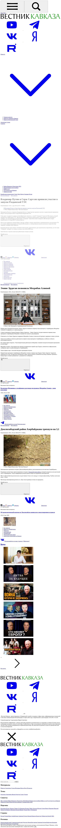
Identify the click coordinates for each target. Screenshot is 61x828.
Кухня (30, 194)
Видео (22, 194)
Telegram (16, 257)
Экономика (9, 794)
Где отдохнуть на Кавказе (10, 190)
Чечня (29, 822)
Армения (21, 816)
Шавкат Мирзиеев (11, 809)
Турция (6, 816)
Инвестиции (7, 268)
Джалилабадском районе (34, 472)
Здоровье (26, 194)
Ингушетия (34, 822)
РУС (2, 13)
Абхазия (29, 816)
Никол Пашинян (49, 808)
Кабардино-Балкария (51, 822)
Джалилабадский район (10, 534)
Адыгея (13, 823)
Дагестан (25, 822)
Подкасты (29, 788)
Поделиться (26, 245)
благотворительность (9, 415)
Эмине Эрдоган (8, 419)
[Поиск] (36, 6)
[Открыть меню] (12, 6)
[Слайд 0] (1, 657)
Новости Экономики (9, 266)
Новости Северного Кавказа (11, 118)
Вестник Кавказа (5, 195)
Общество (6, 409)
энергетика (6, 276)
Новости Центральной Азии (11, 119)
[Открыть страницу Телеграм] (34, 30)
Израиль (34, 816)
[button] (30, 737)
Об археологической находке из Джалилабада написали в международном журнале (28, 512)
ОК (35, 826)
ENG (4, 13)
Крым (16, 823)
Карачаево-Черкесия (6, 823)
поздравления (7, 411)
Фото (19, 194)
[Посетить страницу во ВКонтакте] (12, 41)
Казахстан (39, 816)
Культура (18, 794)
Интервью (18, 788)
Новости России (8, 262)
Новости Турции (8, 408)
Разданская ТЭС (8, 277)
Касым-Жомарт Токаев (22, 809)
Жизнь (14, 794)
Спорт (15, 194)
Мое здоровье (4, 800)
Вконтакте (44, 257)
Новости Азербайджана (10, 406)
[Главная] (30, 18)
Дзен (3, 257)
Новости (9, 257)
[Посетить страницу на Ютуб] (12, 30)
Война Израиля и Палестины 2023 (12, 186)
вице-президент (8, 412)
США (52, 816)
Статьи (8, 122)
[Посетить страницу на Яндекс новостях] (34, 41)
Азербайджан (7, 533)
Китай (49, 816)
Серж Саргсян (7, 269)
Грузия (25, 816)
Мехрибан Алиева (8, 413)
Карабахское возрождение (7, 194)
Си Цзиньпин (21, 808)
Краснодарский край (6, 822)
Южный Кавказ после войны (11, 187)
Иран (9, 816)
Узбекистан (45, 816)
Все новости (14, 195)
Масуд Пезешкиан (32, 809)
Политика (3, 794)
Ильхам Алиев (41, 808)
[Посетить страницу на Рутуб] (12, 53)
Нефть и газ (7, 189)
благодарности (7, 417)
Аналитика (3, 122)
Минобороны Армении (9, 273)
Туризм (26, 794)
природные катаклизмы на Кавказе (12, 536)
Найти (16, 781)
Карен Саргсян (7, 278)
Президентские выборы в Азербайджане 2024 (20, 802)
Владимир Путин (8, 270)
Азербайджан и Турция (9, 416)
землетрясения (7, 532)
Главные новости (8, 117)
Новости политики (8, 265)
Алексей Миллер (8, 274)
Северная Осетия (41, 822)
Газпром (6, 272)
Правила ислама (8, 191)
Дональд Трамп (14, 808)
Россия (2, 816)
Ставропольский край (17, 822)
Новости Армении (8, 264)
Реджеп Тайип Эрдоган (31, 808)
